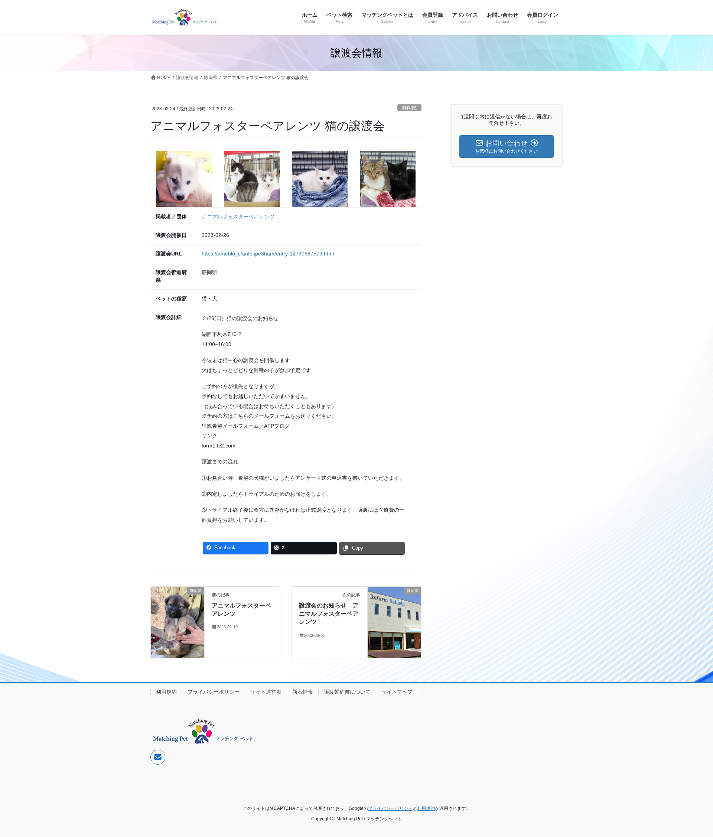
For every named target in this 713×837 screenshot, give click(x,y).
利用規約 (166, 692)
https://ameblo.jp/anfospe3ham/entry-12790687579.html (268, 254)
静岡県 (409, 108)
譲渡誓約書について (347, 692)
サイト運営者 (265, 692)
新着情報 (302, 692)
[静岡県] (177, 622)
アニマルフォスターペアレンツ (238, 216)
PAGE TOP (690, 805)
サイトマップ (397, 692)
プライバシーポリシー (214, 692)
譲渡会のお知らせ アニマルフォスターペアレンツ (328, 613)
